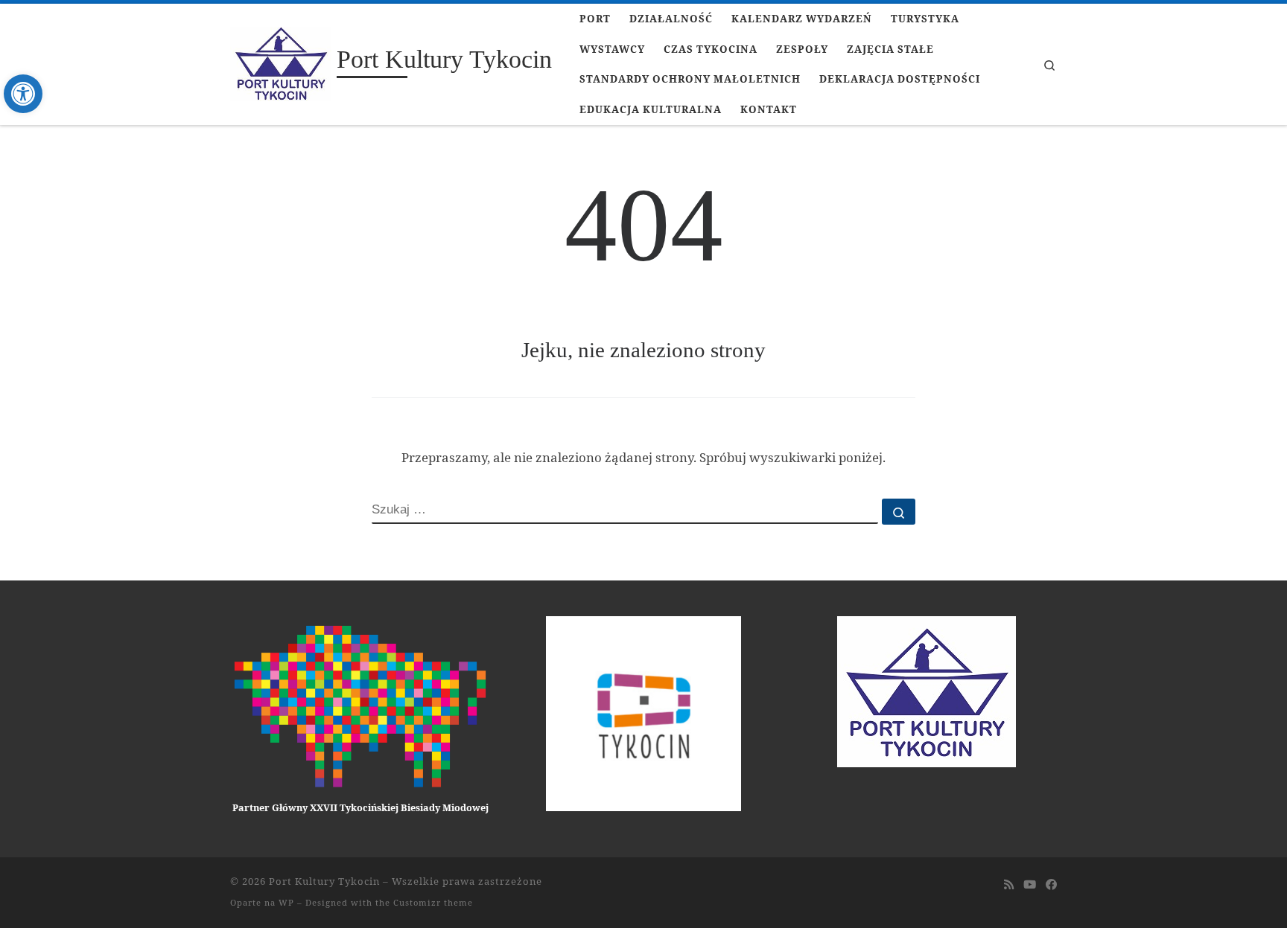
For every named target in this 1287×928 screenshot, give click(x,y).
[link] (23, 93)
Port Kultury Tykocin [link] (324, 881)
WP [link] (286, 902)
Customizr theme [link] (433, 902)
